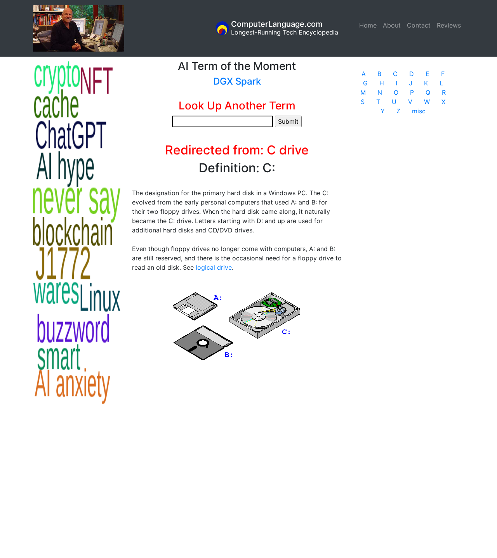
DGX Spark (237, 81)
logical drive (214, 267)
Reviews (449, 25)
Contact (419, 25)
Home (369, 25)
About (392, 25)
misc (419, 111)
